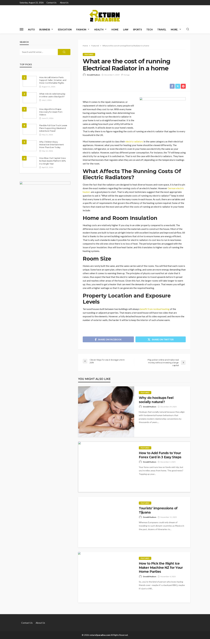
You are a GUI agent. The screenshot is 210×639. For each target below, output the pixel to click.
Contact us (51, 2)
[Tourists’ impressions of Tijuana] (106, 522)
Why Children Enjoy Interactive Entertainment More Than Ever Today (51, 145)
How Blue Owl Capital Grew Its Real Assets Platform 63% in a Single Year (52, 161)
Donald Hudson (93, 75)
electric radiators (134, 141)
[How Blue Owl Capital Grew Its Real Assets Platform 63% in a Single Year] (30, 162)
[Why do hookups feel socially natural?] (106, 411)
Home (115, 29)
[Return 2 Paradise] (105, 15)
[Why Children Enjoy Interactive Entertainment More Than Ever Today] (30, 145)
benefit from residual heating (154, 309)
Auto (31, 29)
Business (44, 29)
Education (65, 29)
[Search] (187, 29)
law (125, 29)
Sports (137, 29)
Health (98, 29)
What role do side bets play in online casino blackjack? (52, 95)
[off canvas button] (21, 29)
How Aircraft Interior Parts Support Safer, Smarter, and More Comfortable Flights (52, 80)
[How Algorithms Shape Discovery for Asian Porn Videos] (30, 113)
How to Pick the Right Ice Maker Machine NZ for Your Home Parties (161, 567)
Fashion (81, 29)
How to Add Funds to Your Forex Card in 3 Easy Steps (160, 455)
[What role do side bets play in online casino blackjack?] (30, 97)
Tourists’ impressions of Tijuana (158, 510)
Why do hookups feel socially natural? (156, 400)
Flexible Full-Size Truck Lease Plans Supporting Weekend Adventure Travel (53, 128)
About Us (64, 2)
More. (174, 29)
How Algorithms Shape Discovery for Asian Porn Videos (50, 112)
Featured (89, 54)
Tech (149, 29)
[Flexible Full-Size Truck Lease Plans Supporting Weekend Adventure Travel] (30, 129)
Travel (161, 29)
